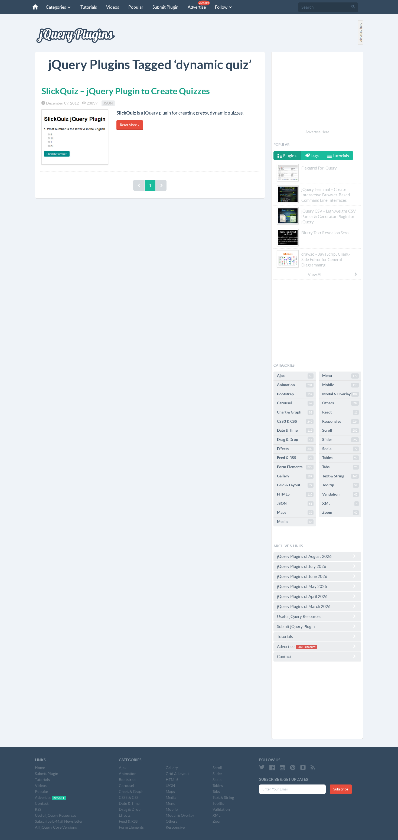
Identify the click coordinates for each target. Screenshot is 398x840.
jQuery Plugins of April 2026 (302, 596)
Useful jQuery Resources (299, 616)
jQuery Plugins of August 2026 (304, 556)
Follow (221, 7)
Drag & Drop (294, 439)
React (339, 412)
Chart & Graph (294, 412)
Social (339, 449)
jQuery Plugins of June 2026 (302, 576)
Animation (294, 385)
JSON (108, 103)
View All (315, 274)
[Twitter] (262, 767)
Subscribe (340, 789)
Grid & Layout (294, 485)
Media (294, 521)
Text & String (339, 476)
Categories (56, 7)
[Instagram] (282, 767)
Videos (112, 7)
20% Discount (306, 647)
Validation (339, 494)
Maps (294, 512)
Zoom (339, 512)
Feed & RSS (294, 457)
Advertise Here (317, 132)
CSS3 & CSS (294, 421)
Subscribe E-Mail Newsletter (59, 821)
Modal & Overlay (339, 394)
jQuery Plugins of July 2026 (301, 566)
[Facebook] (272, 767)
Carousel (294, 403)
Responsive (339, 421)
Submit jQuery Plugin (296, 626)
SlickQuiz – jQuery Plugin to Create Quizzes (125, 91)
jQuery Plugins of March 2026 (304, 606)
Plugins (289, 155)
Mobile (339, 385)
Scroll (339, 430)
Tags (314, 155)
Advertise (198, 5)
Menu (339, 375)
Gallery (294, 476)
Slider (339, 439)
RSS (38, 809)
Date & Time (294, 430)
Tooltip (339, 485)
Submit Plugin (165, 7)
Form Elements (294, 467)
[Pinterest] (292, 767)
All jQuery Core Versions (56, 827)
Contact (284, 656)
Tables (339, 457)
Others (339, 403)
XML (339, 503)
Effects (294, 449)
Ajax (294, 375)
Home (40, 768)
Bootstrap (294, 394)
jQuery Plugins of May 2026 (302, 586)
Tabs (339, 467)
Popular (135, 7)
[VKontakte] (303, 767)
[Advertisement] (317, 91)
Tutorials (88, 7)
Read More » (129, 125)
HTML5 (294, 494)
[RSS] (313, 767)
